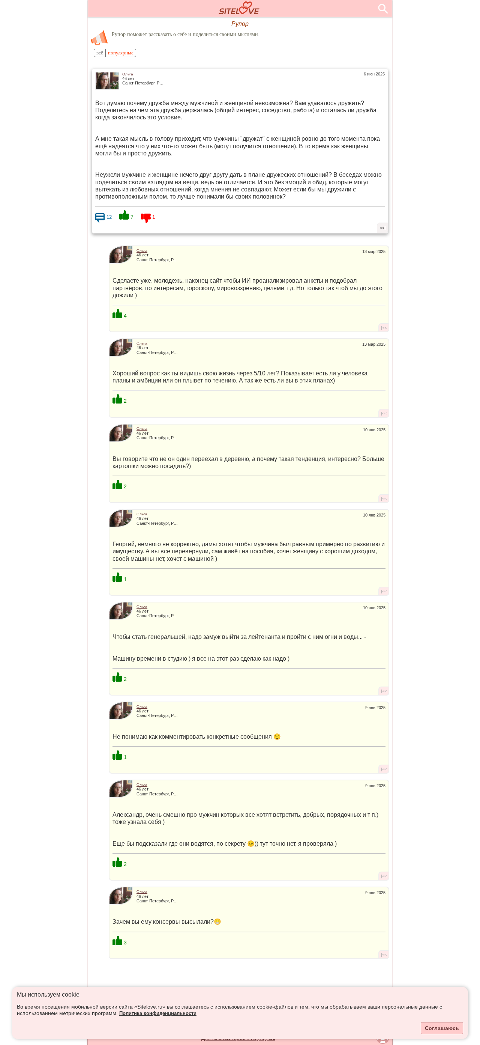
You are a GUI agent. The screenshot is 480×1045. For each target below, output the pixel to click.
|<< (384, 327)
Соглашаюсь (442, 1028)
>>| (383, 228)
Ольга (127, 74)
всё (99, 53)
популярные (121, 53)
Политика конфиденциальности (157, 1013)
